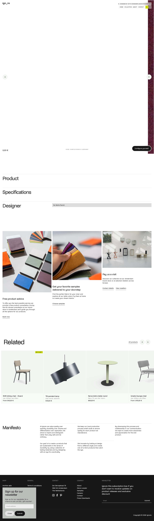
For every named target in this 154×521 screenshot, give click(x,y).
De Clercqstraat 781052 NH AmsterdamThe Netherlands (59, 488)
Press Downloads (83, 498)
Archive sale (7, 485)
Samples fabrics (75, 149)
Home (67, 149)
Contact (80, 495)
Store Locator (82, 488)
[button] (128, 7)
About (79, 485)
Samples (80, 490)
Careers (80, 493)
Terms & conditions (34, 485)
